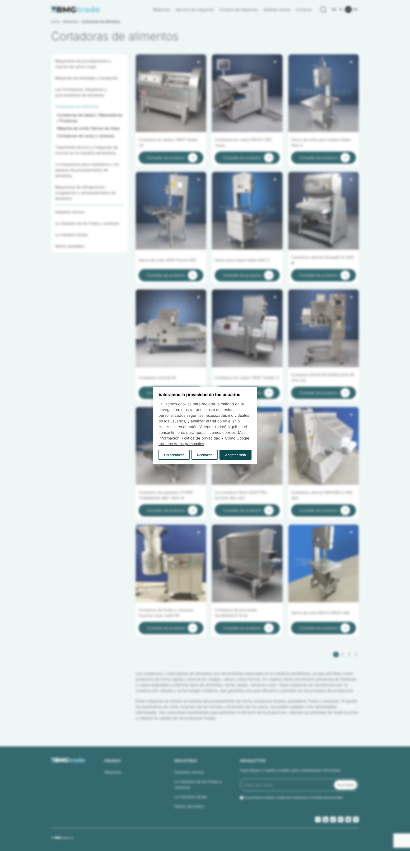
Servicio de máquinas (195, 9)
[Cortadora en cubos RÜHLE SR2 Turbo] (247, 93)
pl (341, 9)
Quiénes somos (276, 9)
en (334, 9)
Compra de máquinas (238, 9)
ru (356, 9)
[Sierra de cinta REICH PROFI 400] (323, 563)
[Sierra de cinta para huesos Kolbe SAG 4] (323, 93)
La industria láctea (190, 796)
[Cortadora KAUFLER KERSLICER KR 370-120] (323, 328)
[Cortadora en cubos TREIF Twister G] (247, 328)
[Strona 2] (356, 654)
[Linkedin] (325, 819)
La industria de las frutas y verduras (198, 784)
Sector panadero (189, 806)
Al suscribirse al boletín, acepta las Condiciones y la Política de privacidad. (293, 797)
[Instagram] (341, 819)
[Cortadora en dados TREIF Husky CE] (171, 93)
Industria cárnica (189, 772)
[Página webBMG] (75, 10)
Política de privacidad (201, 438)
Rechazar (204, 455)
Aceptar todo (235, 455)
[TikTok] (333, 819)
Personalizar (174, 455)
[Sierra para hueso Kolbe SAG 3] (247, 211)
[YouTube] (348, 819)
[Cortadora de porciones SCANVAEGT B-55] (247, 563)
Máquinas (161, 9)
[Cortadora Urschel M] (171, 328)
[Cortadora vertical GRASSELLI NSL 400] (323, 446)
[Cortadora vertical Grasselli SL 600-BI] (323, 211)
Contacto (304, 9)
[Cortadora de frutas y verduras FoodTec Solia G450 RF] (171, 563)
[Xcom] (356, 819)
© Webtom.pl (62, 837)
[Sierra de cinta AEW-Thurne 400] (171, 211)
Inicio (55, 21)
